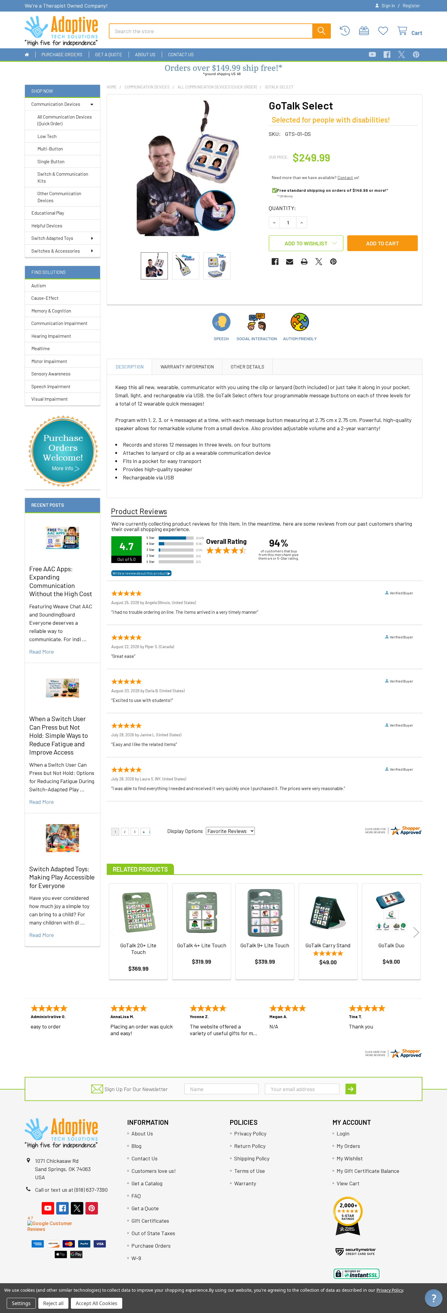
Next (416, 932)
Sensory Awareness (51, 373)
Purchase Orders (62, 54)
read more (41, 651)
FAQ (136, 1195)
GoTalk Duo (391, 945)
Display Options (185, 831)
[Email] (289, 261)
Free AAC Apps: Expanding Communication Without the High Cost (60, 581)
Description (130, 366)
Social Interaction (257, 338)
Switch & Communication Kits (62, 177)
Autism (38, 285)
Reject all (53, 1303)
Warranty (245, 1183)
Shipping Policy (251, 1158)
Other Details (247, 366)
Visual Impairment (49, 399)
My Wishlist (350, 1158)
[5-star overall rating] (328, 954)
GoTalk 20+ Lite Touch (138, 948)
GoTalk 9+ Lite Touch (264, 945)
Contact (345, 177)
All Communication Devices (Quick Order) (64, 120)
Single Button (50, 161)
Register (411, 5)
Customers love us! (153, 1170)
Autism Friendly (300, 338)
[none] (186, 173)
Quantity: (282, 208)
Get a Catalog (146, 1183)
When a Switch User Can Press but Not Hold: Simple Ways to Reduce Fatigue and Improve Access (58, 735)
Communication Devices (55, 104)
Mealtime (40, 348)
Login (343, 1133)
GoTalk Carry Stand (328, 945)
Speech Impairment (51, 386)
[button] (223, 71)
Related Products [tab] (140, 869)
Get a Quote (108, 54)
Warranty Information (187, 366)
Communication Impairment (59, 323)
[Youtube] (372, 54)
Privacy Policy (250, 1133)
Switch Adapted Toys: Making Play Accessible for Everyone (62, 877)
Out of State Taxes (153, 1233)
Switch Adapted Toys (52, 238)
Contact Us (181, 54)
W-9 (136, 1258)
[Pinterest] (416, 54)
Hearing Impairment (51, 336)
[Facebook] (387, 54)
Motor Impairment (49, 361)
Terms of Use (249, 1170)
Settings (21, 1303)
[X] (401, 54)
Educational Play (47, 213)
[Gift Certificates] (365, 31)
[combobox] (220, 31)
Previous (113, 932)
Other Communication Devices (59, 197)
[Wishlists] (384, 31)
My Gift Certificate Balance (368, 1170)
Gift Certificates (150, 1220)
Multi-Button (50, 148)
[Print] (304, 261)
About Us (145, 54)
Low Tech (47, 136)
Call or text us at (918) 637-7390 (71, 1189)
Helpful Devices (46, 225)
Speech (221, 338)
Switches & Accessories (55, 251)
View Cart (348, 1183)
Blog (136, 1145)
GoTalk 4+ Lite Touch (201, 945)
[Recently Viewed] (346, 31)
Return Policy (249, 1145)
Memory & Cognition (51, 310)
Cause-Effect (45, 298)
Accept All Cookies (96, 1303)
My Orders (348, 1145)
